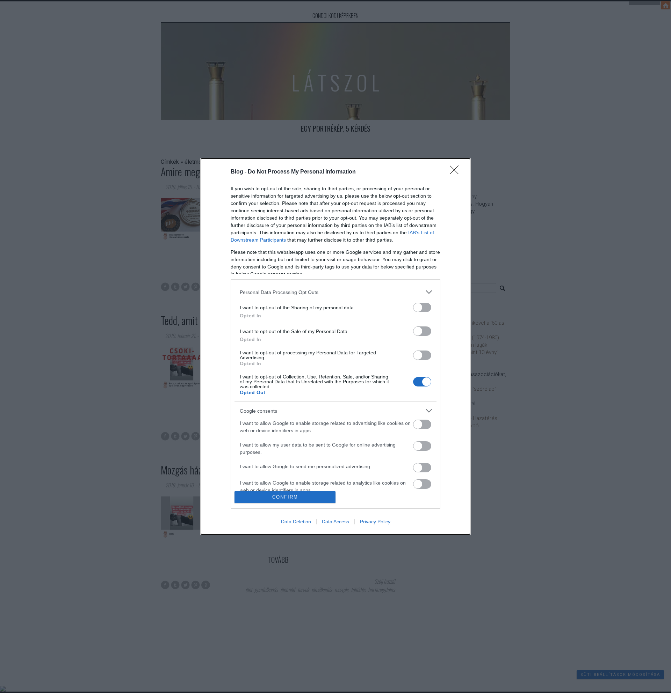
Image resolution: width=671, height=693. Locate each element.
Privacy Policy (375, 521)
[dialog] (335, 346)
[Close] (456, 172)
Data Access (335, 521)
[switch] (422, 307)
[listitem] (335, 292)
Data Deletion (296, 521)
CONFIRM (285, 497)
